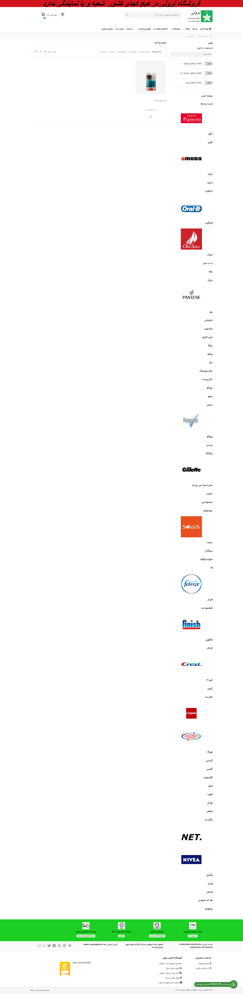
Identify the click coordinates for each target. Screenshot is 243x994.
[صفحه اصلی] (211, 36)
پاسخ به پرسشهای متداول (169, 982)
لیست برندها (207, 104)
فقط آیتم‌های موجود (192, 63)
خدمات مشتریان (203, 958)
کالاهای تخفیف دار (160, 29)
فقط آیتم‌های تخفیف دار (190, 73)
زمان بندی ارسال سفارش (169, 973)
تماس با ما (120, 29)
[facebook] (54, 946)
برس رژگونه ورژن (160, 100)
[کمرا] (191, 736)
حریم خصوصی (204, 963)
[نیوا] (191, 859)
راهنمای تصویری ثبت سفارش (170, 963)
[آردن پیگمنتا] (191, 118)
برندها (195, 29)
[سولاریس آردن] (191, 526)
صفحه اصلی (204, 29)
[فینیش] (191, 624)
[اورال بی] (191, 207)
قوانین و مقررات (144, 29)
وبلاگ (187, 29)
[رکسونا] (191, 421)
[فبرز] (191, 584)
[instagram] (64, 946)
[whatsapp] (59, 946)
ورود (55, 15)
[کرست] (191, 664)
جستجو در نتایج (205, 48)
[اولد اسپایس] (191, 239)
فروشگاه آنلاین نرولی (172, 958)
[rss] (44, 946)
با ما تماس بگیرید (202, 968)
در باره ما (129, 29)
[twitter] (49, 946)
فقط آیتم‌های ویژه (193, 82)
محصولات (176, 29)
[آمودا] (191, 158)
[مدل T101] (150, 77)
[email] (39, 946)
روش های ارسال (172, 968)
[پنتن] (191, 296)
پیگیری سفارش (107, 29)
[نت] (191, 836)
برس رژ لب (190, 36)
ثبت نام (50, 15)
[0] (43, 15)
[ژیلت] (191, 469)
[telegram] (69, 946)
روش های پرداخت (172, 978)
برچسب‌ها (202, 36)
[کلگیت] (191, 713)
